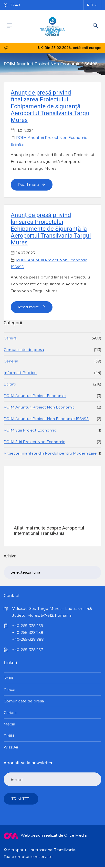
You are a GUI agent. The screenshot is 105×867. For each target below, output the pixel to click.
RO (90, 5)
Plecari (10, 689)
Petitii (9, 735)
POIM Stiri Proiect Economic (30, 430)
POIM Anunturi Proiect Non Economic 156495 (46, 418)
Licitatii (10, 384)
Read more (29, 184)
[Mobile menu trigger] (9, 26)
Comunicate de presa (24, 349)
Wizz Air (11, 747)
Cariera (10, 338)
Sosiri (8, 678)
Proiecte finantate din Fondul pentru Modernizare (50, 453)
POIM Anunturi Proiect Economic (35, 395)
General (11, 361)
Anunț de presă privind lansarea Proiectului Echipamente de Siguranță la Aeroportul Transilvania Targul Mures (51, 229)
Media (9, 724)
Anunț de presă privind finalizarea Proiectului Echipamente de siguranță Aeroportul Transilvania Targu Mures (50, 106)
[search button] (95, 26)
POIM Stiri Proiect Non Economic (34, 441)
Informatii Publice (20, 372)
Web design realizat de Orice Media (54, 835)
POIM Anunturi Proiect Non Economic (39, 407)
